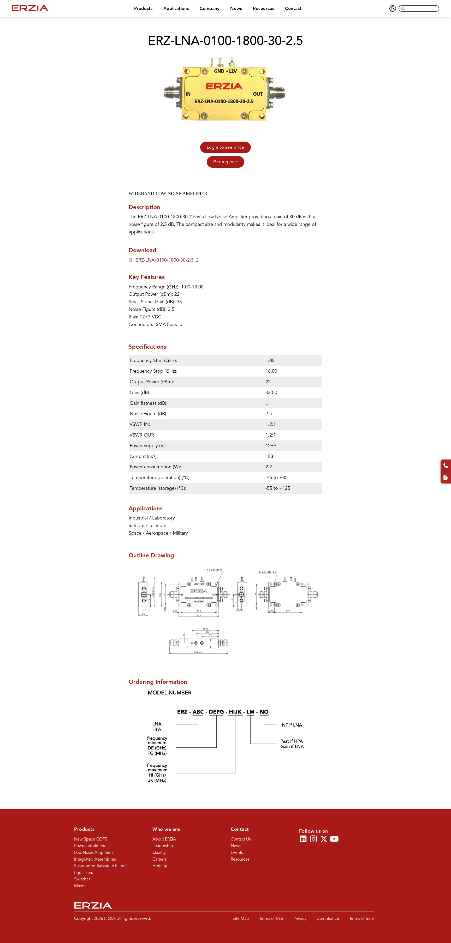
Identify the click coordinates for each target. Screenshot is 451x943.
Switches (82, 879)
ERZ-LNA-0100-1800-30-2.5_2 (167, 260)
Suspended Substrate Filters (100, 865)
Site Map (241, 918)
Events (237, 852)
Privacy (299, 918)
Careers (159, 859)
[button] (303, 839)
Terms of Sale (361, 918)
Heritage (160, 865)
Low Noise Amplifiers (94, 852)
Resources (263, 8)
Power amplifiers (89, 845)
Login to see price (225, 147)
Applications (176, 8)
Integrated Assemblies (95, 859)
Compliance (328, 918)
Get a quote (225, 162)
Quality (159, 852)
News (236, 8)
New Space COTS (90, 839)
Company (209, 8)
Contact (293, 8)
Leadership (162, 845)
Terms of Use (271, 918)
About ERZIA (164, 839)
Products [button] (143, 8)
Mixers (80, 885)
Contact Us (241, 839)
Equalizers (83, 872)
